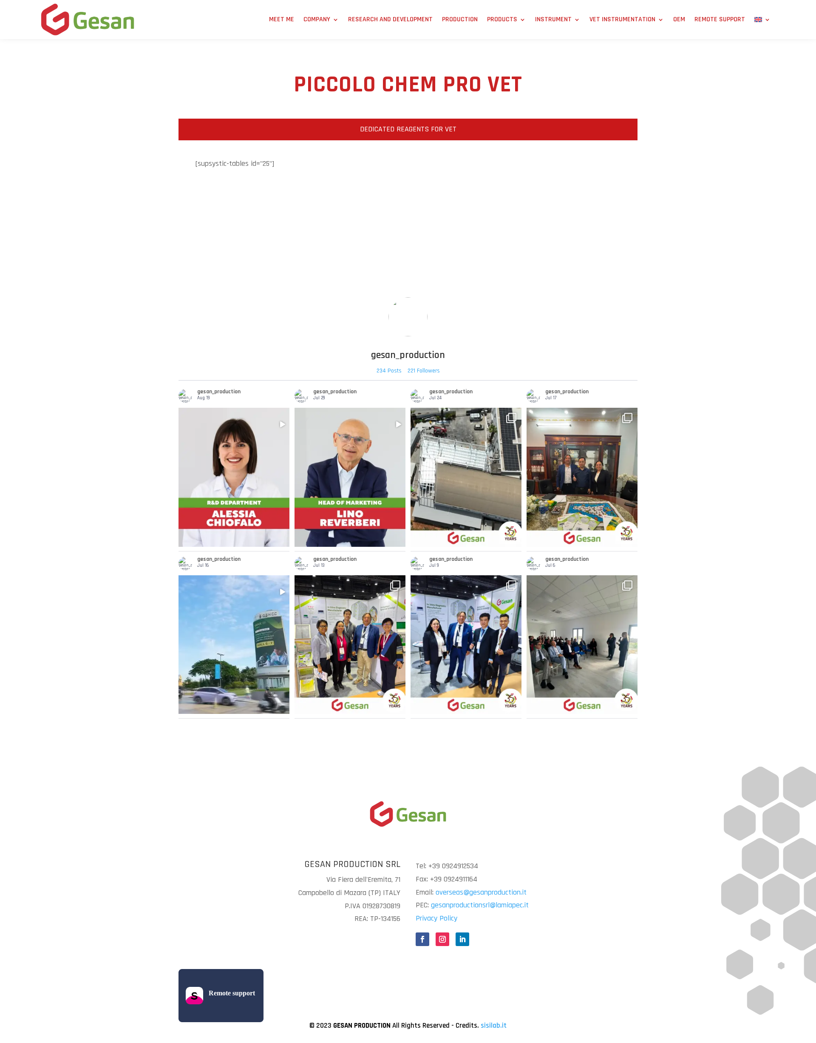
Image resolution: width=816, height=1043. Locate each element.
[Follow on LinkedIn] (462, 939)
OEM (679, 19)
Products (502, 19)
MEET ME (281, 19)
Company (316, 19)
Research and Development (390, 19)
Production (460, 19)
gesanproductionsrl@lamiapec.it (480, 905)
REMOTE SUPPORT (719, 19)
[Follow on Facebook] (422, 939)
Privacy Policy (436, 918)
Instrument (553, 19)
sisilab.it (494, 1025)
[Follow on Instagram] (442, 939)
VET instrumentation (622, 19)
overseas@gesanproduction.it (481, 892)
